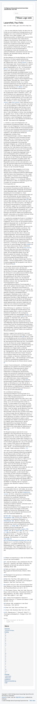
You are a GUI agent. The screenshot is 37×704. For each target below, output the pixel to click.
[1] (28, 131)
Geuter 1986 (18, 530)
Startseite (7, 629)
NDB (6, 516)
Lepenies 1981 (7, 530)
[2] (27, 199)
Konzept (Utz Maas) (9, 630)
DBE (9, 516)
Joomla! (4, 697)
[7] (4, 362)
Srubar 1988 (15, 526)
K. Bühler (19, 87)
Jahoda (6, 102)
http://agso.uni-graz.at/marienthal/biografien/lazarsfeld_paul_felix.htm (18, 539)
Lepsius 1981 (24, 529)
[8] (26, 380)
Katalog (7, 632)
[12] (20, 517)
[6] (23, 336)
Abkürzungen (8, 676)
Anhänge (7, 674)
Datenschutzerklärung (10, 681)
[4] (27, 314)
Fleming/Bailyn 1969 (9, 517)
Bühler (6, 69)
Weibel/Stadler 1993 (9, 521)
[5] (22, 316)
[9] (21, 389)
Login (6, 682)
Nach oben (32, 700)
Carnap (24, 62)
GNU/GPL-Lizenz (20, 697)
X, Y (6, 671)
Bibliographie (8, 677)
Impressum (8, 679)
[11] (27, 448)
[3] (14, 264)
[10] (8, 429)
